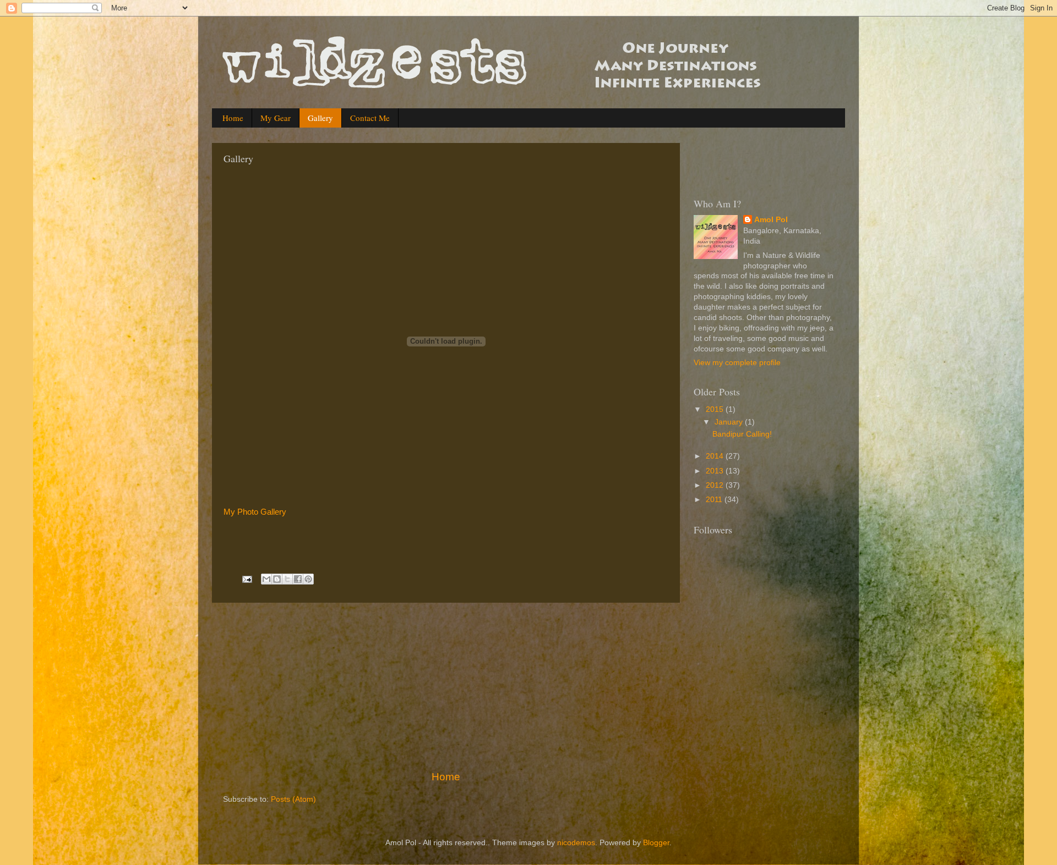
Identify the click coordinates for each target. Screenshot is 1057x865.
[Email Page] (246, 579)
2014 (716, 456)
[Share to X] (287, 579)
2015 (716, 409)
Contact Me (370, 117)
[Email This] (266, 579)
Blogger (656, 843)
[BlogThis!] (276, 579)
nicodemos (576, 843)
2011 (715, 499)
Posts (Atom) (293, 799)
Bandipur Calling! (742, 434)
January (730, 422)
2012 (716, 485)
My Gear (275, 117)
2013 (716, 471)
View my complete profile (737, 363)
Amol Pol (771, 220)
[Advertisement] (445, 686)
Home (232, 117)
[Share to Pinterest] (308, 579)
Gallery (320, 117)
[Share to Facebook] (297, 579)
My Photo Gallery (255, 512)
